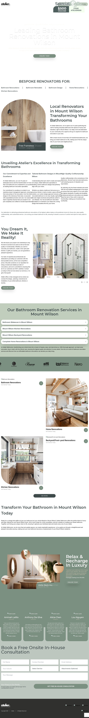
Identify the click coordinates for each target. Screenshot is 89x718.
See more (44, 496)
